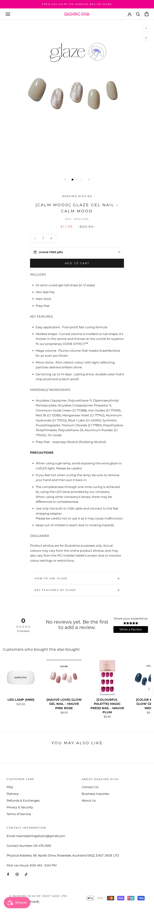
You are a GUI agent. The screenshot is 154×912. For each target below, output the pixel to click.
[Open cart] (146, 14)
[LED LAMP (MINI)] (20, 677)
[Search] (138, 14)
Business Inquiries (95, 794)
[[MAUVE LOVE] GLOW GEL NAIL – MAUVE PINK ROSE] (64, 677)
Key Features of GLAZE (55, 589)
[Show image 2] (77, 180)
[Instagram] (17, 874)
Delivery (13, 794)
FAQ (10, 787)
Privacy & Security (20, 807)
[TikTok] (26, 874)
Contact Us (90, 787)
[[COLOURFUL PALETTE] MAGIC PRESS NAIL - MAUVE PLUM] (107, 677)
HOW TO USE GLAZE (51, 578)
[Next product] (149, 688)
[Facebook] (8, 874)
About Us (89, 800)
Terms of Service (19, 814)
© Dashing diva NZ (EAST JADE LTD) (38, 896)
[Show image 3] (81, 180)
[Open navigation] (8, 14)
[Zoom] (146, 28)
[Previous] (65, 179)
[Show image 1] (72, 180)
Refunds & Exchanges (23, 800)
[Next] (88, 179)
